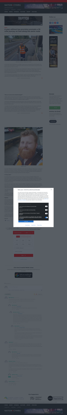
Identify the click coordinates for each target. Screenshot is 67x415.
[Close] (52, 190)
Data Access (33, 225)
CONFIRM (26, 221)
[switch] (46, 206)
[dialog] (33, 207)
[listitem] (33, 204)
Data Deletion (27, 225)
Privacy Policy (39, 225)
